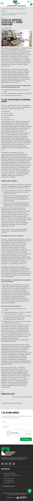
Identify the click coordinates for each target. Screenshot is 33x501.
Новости (3, 11)
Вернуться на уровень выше (12, 403)
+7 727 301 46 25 (8, 479)
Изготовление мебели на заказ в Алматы (13, 9)
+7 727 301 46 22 (8, 481)
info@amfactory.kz (9, 486)
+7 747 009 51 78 (8, 483)
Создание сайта (10, 497)
